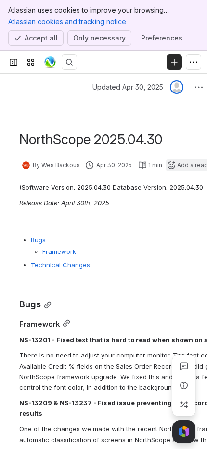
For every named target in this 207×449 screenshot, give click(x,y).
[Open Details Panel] (184, 385)
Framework (59, 251)
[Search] (69, 62)
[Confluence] (50, 62)
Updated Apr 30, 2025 (127, 87)
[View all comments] (184, 366)
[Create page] (184, 404)
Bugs (38, 240)
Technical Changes (60, 265)
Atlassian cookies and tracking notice (67, 21)
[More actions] (199, 87)
